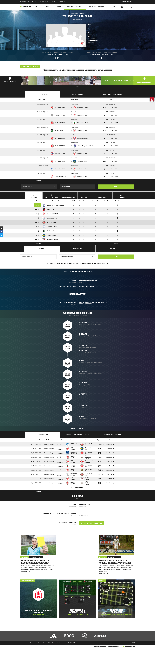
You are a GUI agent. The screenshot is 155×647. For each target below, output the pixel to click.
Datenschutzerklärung (31, 642)
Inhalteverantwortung (61, 642)
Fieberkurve (86, 197)
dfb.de (29, 1)
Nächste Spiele (42, 94)
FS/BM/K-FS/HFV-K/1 (68, 286)
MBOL (90, 24)
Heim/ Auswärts (69, 197)
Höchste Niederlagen (112, 434)
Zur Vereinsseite (77, 19)
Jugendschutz (52, 642)
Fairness (121, 197)
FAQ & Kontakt (62, 1)
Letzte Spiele (77, 94)
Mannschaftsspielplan (112, 94)
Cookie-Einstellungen (72, 642)
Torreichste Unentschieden (77, 434)
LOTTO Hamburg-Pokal (88, 280)
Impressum (22, 642)
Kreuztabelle (104, 197)
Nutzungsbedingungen (43, 642)
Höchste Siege (42, 434)
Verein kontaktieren (92, 523)
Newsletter (69, 1)
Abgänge (113, 248)
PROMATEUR (23, 1)
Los (115, 186)
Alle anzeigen (77, 428)
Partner (55, 1)
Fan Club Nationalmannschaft (46, 1)
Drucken (116, 243)
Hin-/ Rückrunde (51, 197)
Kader (41, 248)
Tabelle (34, 197)
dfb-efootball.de (35, 1)
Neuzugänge (78, 248)
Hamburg (81, 13)
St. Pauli (77, 496)
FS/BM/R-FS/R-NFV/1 (87, 286)
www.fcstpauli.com (67, 522)
